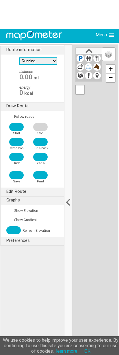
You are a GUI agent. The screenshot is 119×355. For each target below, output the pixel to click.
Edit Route (16, 191)
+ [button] (111, 68)
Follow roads (23, 117)
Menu (102, 35)
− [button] (111, 77)
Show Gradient (25, 220)
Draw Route (17, 106)
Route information (24, 49)
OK (87, 351)
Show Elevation (25, 211)
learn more (66, 351)
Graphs (13, 200)
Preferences (18, 240)
